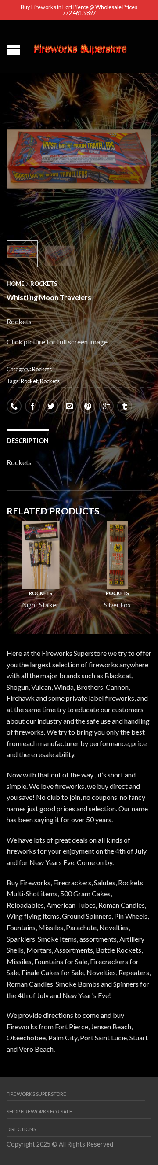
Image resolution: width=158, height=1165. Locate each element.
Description (28, 440)
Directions (21, 1129)
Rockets (43, 283)
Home (15, 283)
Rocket (29, 381)
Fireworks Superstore (36, 1094)
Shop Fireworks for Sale (39, 1111)
